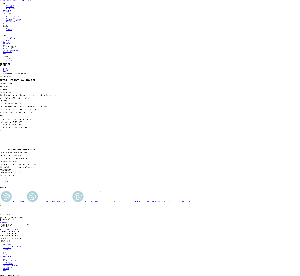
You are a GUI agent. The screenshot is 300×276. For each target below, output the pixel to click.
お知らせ (8, 28)
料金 (4, 23)
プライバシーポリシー (9, 272)
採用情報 (5, 181)
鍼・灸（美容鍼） (11, 18)
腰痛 (7, 15)
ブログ (5, 254)
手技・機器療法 (10, 21)
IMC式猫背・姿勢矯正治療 (13, 20)
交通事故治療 (7, 12)
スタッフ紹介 (10, 7)
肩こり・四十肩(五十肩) (13, 16)
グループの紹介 (10, 8)
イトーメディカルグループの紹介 (12, 246)
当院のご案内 (10, 5)
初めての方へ (7, 10)
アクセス (5, 25)
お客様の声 (9, 30)
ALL (1, 203)
